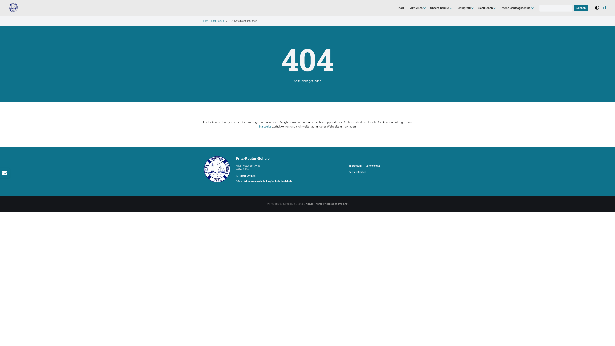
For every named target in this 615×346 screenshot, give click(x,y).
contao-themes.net (337, 203)
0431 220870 (247, 176)
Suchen (581, 7)
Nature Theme (314, 203)
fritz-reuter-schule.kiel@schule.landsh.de (268, 181)
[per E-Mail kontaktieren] (5, 173)
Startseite (264, 126)
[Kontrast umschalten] (597, 8)
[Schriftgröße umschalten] (605, 8)
